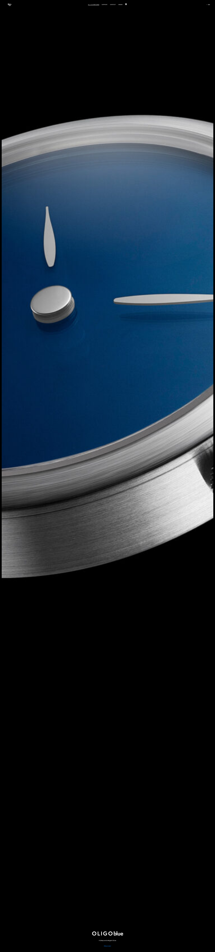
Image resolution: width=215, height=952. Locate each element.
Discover (107, 946)
